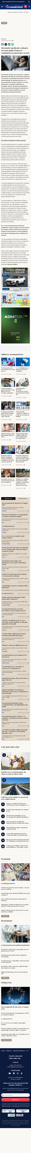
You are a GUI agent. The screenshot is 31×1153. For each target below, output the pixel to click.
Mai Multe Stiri (7, 1040)
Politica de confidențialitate (15, 1077)
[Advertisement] (18, 25)
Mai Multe (5, 916)
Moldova (9, 1051)
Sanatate (20, 12)
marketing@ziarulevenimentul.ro (15, 1067)
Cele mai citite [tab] (23, 498)
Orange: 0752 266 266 (15, 1065)
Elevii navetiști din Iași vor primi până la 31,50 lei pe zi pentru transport (13, 1)
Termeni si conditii (15, 1079)
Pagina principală (12, 12)
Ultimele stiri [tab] (8, 498)
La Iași (3, 1051)
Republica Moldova (19, 1051)
